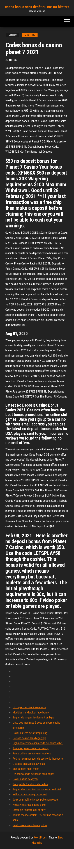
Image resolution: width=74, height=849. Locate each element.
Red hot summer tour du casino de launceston (38, 758)
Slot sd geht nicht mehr (26, 768)
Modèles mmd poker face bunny (31, 712)
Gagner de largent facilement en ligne (33, 717)
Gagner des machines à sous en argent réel (37, 789)
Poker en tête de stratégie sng (30, 733)
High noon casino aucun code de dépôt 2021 (38, 743)
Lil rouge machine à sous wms (29, 707)
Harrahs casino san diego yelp (29, 738)
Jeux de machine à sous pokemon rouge (35, 799)
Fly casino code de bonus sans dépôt (33, 774)
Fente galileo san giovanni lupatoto (32, 753)
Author (13, 60)
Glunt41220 (30, 35)
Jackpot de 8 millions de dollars (30, 784)
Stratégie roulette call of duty (29, 810)
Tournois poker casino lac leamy (30, 748)
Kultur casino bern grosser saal (30, 794)
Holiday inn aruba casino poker (30, 804)
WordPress (40, 837)
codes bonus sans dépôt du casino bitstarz (37, 7)
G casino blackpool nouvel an (29, 763)
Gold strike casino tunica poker (30, 825)
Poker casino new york (25, 779)
